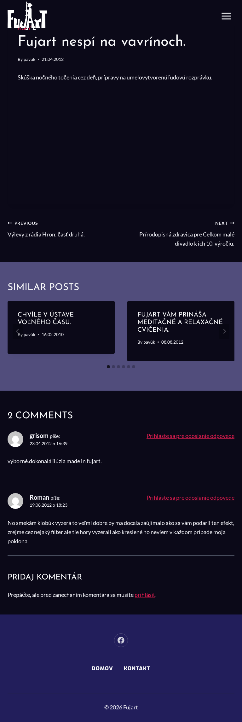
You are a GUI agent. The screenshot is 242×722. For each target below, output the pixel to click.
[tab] (108, 366)
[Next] (224, 331)
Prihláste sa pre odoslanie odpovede (190, 435)
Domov (102, 668)
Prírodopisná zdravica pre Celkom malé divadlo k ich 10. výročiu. (186, 233)
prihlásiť (145, 594)
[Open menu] (226, 16)
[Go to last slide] (18, 331)
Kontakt (137, 668)
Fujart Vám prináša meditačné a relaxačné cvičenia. (180, 322)
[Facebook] (121, 640)
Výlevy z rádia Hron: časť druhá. (46, 229)
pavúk (29, 59)
